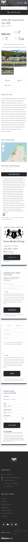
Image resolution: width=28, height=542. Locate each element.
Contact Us (12, 257)
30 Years (7, 399)
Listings (6, 217)
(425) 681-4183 (14, 12)
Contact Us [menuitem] (5, 504)
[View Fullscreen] (3, 150)
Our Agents (6, 261)
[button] (25, 8)
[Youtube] (7, 524)
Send (12, 373)
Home (2, 217)
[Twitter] (16, 524)
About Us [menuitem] (5, 507)
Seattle (17, 217)
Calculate (12, 425)
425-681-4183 (11, 248)
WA (10, 217)
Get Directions (14, 174)
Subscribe (12, 310)
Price (5, 403)
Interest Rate (7, 415)
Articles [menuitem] (4, 516)
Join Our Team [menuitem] (7, 513)
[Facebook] (3, 524)
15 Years (13, 399)
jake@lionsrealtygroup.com (12, 477)
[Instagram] (11, 524)
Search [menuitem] (4, 502)
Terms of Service (18, 380)
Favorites (20, 3)
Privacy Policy (9, 380)
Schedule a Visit (19, 325)
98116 (21, 217)
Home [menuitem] (3, 499)
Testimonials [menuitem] (6, 510)
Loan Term (6, 396)
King (14, 217)
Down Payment (8, 409)
